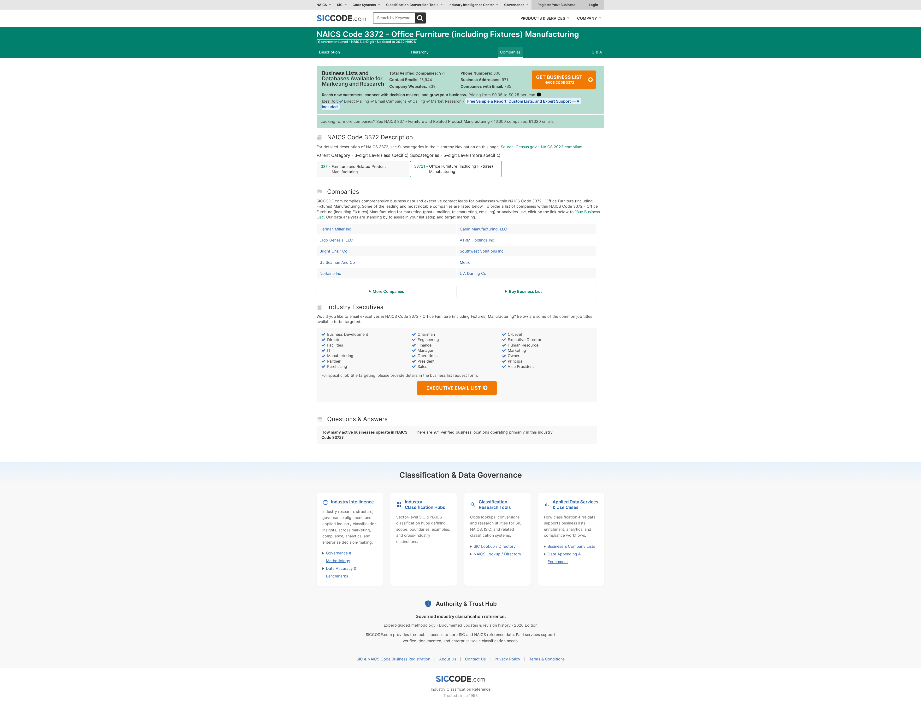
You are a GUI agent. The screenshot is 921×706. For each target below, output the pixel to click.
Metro (465, 262)
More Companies (388, 291)
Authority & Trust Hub (466, 603)
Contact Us (475, 659)
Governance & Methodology (338, 557)
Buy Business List (525, 291)
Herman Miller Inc (335, 229)
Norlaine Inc (330, 273)
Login (593, 5)
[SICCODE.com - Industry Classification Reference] (460, 678)
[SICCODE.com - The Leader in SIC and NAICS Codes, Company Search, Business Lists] (347, 18)
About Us (447, 659)
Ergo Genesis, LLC (336, 240)
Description (329, 52)
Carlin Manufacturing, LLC (483, 229)
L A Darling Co (473, 273)
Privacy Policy (507, 659)
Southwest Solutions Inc (481, 251)
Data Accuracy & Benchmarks (341, 572)
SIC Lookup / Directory (495, 546)
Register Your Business (556, 5)
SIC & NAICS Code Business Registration (393, 659)
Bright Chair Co (333, 251)
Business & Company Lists (571, 546)
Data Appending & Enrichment (564, 558)
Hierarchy (420, 52)
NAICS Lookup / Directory (497, 554)
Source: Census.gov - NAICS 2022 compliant (542, 146)
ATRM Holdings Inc (477, 240)
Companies (510, 52)
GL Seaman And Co (337, 262)
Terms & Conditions (547, 659)
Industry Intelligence (352, 501)
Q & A (597, 52)
